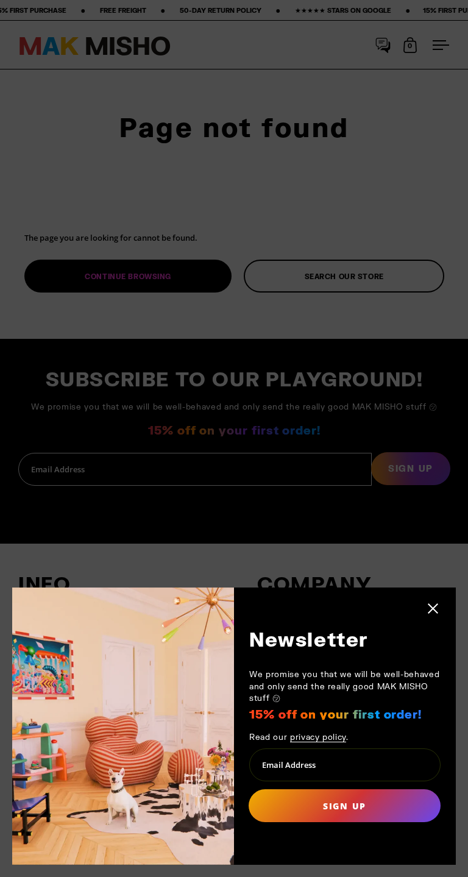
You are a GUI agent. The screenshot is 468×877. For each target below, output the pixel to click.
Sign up (344, 806)
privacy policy (318, 737)
